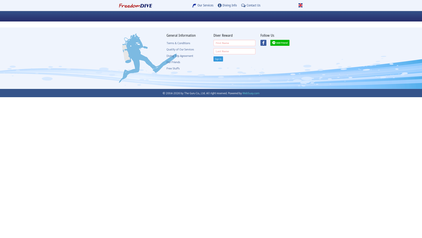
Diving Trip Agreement (179, 56)
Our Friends (173, 62)
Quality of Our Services (180, 49)
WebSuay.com (250, 93)
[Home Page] (135, 5)
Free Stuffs (173, 68)
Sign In (218, 58)
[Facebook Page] (265, 44)
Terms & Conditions (178, 43)
